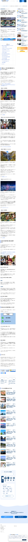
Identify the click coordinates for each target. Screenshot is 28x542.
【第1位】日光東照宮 (4, 52)
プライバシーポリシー (3, 532)
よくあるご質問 (2, 529)
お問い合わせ (21, 516)
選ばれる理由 (2, 527)
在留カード (9, 486)
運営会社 (1, 531)
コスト (4, 493)
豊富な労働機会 (3, 62)
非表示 (8, 44)
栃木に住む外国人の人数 (4, 55)
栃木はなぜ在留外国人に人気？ (6, 59)
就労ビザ (10, 488)
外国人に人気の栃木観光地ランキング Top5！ (7, 45)
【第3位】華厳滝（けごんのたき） (6, 49)
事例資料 (23, 1)
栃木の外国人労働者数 (4, 58)
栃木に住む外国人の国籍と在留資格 (6, 56)
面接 (3, 488)
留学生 (11, 491)
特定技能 (7, 488)
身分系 (4, 491)
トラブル (7, 491)
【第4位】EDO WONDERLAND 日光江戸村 (7, 48)
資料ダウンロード (7, 516)
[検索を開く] (20, 0)
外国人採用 (4, 486)
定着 (6, 493)
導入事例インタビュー (3, 528)
